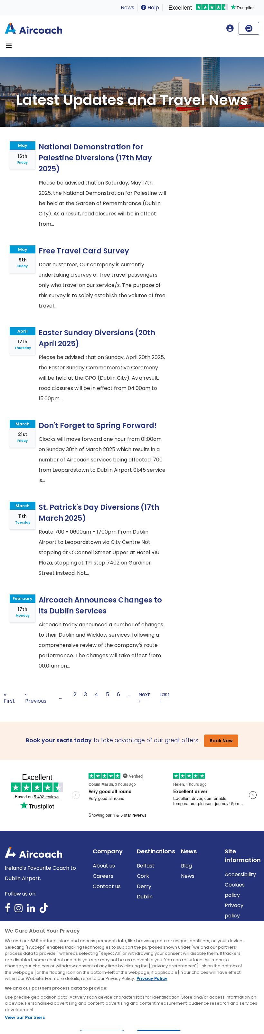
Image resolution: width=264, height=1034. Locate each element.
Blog (186, 865)
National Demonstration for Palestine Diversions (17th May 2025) (95, 158)
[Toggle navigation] (9, 46)
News (127, 7)
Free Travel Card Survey (84, 251)
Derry (144, 886)
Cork (143, 876)
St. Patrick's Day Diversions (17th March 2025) (99, 512)
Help (152, 7)
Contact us (107, 886)
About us (104, 865)
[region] (132, 977)
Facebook (8, 910)
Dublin (145, 896)
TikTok (44, 910)
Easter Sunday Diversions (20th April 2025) (97, 338)
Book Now (221, 740)
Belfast (146, 865)
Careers (103, 876)
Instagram (18, 910)
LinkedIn (31, 910)
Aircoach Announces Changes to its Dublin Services (100, 605)
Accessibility (240, 874)
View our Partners (25, 1017)
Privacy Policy (152, 978)
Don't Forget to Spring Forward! (98, 425)
